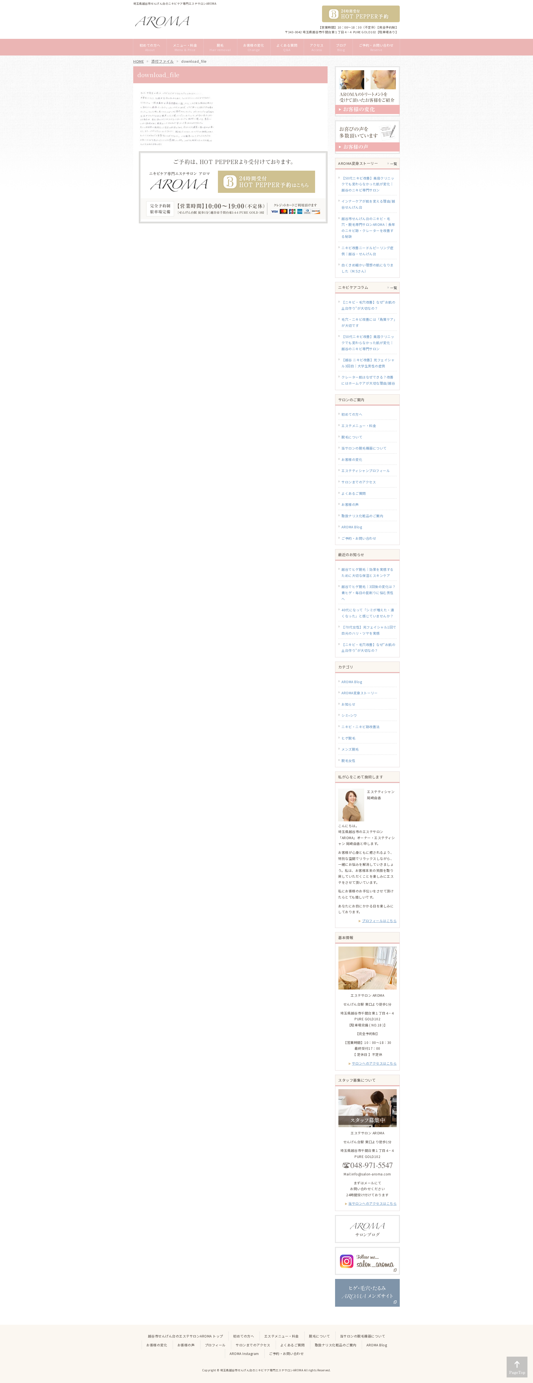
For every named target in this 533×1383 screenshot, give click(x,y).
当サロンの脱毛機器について (364, 448)
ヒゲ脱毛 (348, 738)
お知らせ (348, 704)
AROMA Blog (351, 526)
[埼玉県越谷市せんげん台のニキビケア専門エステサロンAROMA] (162, 22)
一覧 (393, 163)
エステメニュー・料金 (358, 425)
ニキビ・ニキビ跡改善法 (360, 726)
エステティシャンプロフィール (365, 470)
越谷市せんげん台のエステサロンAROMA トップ (185, 1336)
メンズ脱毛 (350, 749)
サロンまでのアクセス (358, 481)
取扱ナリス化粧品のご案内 (362, 515)
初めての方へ (351, 414)
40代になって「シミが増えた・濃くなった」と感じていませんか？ (367, 612)
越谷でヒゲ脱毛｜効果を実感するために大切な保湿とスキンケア (367, 572)
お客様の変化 (351, 459)
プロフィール (215, 1344)
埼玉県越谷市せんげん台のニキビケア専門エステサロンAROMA (261, 1370)
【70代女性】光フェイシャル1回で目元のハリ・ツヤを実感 (368, 630)
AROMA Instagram (244, 1353)
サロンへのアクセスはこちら (374, 1063)
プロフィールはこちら (379, 920)
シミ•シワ (349, 715)
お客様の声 (350, 504)
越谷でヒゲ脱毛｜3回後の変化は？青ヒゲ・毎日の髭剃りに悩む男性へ (368, 592)
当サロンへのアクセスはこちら (372, 1203)
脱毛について (351, 437)
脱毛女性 (348, 760)
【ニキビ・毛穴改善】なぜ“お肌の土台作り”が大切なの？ (368, 647)
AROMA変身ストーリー (359, 692)
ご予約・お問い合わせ (358, 538)
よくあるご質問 (353, 493)
